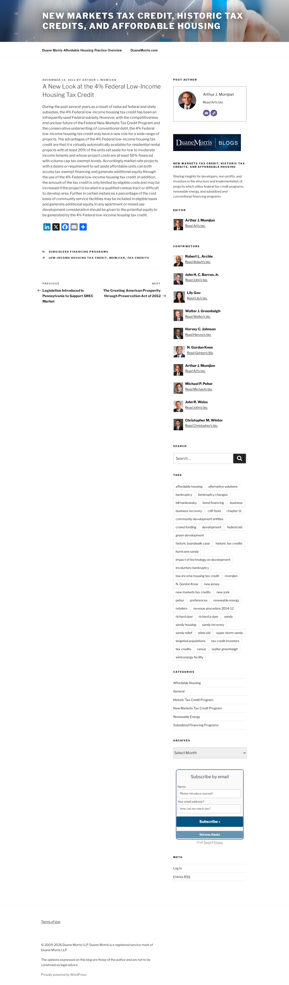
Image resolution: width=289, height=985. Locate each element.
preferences (198, 600)
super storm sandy (229, 633)
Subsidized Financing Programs (79, 251)
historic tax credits (229, 543)
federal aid (234, 527)
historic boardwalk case (193, 543)
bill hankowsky (186, 503)
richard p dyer (208, 616)
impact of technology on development (203, 559)
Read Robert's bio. (198, 262)
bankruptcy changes (213, 494)
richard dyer (184, 616)
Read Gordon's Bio (200, 353)
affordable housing (189, 486)
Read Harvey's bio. (198, 334)
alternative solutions (223, 486)
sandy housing (186, 624)
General (178, 691)
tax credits (138, 257)
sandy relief (184, 633)
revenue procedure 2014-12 (213, 608)
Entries (181, 877)
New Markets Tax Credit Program (197, 708)
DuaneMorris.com (144, 50)
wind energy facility (189, 657)
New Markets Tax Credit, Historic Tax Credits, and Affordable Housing (143, 21)
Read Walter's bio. (198, 316)
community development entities (199, 519)
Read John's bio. (196, 280)
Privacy (218, 842)
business (236, 503)
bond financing (213, 503)
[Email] (206, 113)
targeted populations (190, 641)
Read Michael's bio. (198, 389)
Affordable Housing (187, 683)
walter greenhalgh (225, 649)
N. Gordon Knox (187, 584)
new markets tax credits (193, 592)
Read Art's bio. (213, 102)
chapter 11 (234, 511)
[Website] (213, 113)
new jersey (211, 584)
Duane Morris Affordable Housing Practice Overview (82, 50)
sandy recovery (213, 624)
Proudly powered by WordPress (63, 974)
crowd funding (186, 527)
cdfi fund (214, 511)
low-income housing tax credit (78, 257)
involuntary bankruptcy (192, 568)
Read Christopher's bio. (201, 425)
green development (190, 535)
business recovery (189, 511)
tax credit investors (225, 641)
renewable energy (226, 600)
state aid (204, 633)
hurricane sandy (187, 551)
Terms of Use (50, 922)
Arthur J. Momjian (99, 80)
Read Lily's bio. (197, 298)
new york (223, 592)
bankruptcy (184, 494)
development (211, 527)
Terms (207, 842)
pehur (180, 600)
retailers (181, 608)
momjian (117, 257)
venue (201, 649)
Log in (177, 868)
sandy (228, 616)
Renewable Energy (186, 717)
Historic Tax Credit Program (193, 700)
